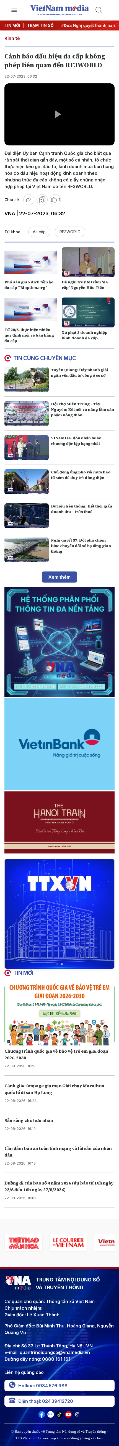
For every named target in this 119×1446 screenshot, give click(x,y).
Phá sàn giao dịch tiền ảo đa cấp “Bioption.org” (28, 284)
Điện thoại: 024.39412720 (45, 1401)
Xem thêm (59, 577)
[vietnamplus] (68, 1243)
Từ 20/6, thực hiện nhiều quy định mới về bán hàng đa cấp (29, 335)
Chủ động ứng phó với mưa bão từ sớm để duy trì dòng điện (80, 474)
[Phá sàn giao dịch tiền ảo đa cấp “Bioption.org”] (30, 262)
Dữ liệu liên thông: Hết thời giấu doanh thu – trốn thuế (81, 508)
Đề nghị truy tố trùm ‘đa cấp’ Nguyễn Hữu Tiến (85, 284)
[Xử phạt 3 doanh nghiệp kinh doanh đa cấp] (88, 312)
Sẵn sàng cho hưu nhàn (28, 1120)
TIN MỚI (12, 25)
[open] (14, 10)
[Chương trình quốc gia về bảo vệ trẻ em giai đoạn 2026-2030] (59, 1014)
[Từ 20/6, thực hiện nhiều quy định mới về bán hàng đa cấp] (30, 309)
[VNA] (41, 1416)
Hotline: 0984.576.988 (43, 1385)
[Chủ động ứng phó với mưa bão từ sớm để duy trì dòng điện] (26, 481)
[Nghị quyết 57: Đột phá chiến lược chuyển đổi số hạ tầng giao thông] (26, 549)
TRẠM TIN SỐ (40, 25)
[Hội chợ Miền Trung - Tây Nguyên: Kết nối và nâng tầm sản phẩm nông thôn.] (26, 413)
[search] (105, 10)
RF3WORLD (70, 231)
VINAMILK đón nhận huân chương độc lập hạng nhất (76, 440)
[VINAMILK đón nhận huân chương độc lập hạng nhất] (26, 447)
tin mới (23, 973)
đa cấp (39, 231)
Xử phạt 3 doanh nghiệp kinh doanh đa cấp (84, 335)
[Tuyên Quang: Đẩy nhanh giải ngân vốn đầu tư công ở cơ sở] (26, 379)
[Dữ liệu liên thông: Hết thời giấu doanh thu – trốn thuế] (26, 515)
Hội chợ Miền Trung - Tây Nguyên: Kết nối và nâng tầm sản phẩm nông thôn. (82, 409)
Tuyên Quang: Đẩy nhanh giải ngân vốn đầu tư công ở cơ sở (79, 372)
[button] (57, 964)
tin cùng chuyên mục (44, 358)
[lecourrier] (23, 1243)
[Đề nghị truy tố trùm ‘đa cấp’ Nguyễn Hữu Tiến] (88, 262)
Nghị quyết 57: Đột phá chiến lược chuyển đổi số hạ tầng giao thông (81, 545)
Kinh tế (12, 38)
